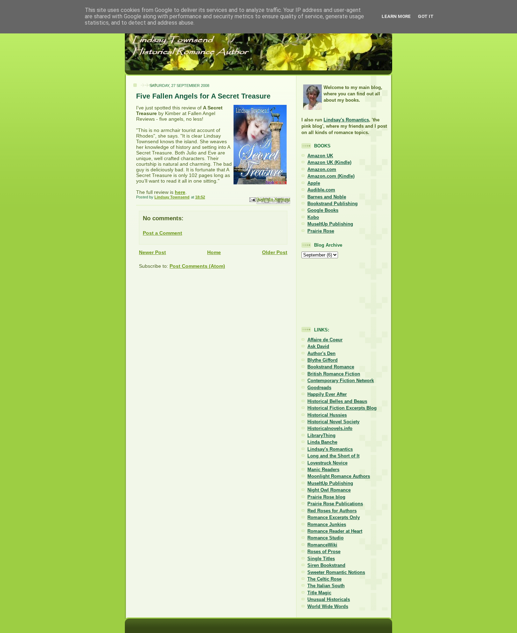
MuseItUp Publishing (330, 224)
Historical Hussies (327, 415)
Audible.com (321, 189)
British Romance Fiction (333, 373)
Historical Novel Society (333, 421)
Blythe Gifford (322, 360)
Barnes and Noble (326, 197)
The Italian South (326, 585)
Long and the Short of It (333, 455)
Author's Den (321, 353)
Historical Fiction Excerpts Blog (342, 408)
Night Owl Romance (329, 490)
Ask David (318, 346)
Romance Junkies (326, 524)
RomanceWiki (322, 544)
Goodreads (319, 387)
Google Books (322, 210)
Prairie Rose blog (326, 497)
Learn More (396, 16)
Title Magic (319, 592)
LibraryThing (321, 435)
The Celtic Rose (324, 579)
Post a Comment (162, 233)
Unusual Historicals (328, 599)
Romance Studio (325, 537)
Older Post (274, 252)
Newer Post (152, 252)
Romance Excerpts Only (333, 517)
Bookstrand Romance (330, 366)
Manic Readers (323, 469)
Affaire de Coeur (325, 339)
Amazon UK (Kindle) (329, 162)
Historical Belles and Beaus (337, 401)
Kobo (313, 217)
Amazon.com (321, 169)
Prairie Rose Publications (335, 503)
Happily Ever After (327, 394)
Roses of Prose (323, 551)
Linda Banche (322, 442)
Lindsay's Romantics (346, 119)
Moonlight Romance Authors (338, 476)
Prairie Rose (320, 231)
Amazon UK (320, 155)
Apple (313, 183)
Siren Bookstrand (326, 565)
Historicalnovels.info (329, 428)
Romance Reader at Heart (334, 531)
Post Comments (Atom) (197, 266)
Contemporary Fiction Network (340, 380)
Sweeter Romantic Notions (336, 572)
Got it (426, 16)
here (180, 192)
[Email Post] (252, 199)
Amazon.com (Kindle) (331, 176)
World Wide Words (327, 606)
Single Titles (321, 558)
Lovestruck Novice (327, 463)
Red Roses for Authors (332, 510)
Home (214, 252)
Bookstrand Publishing (332, 203)
